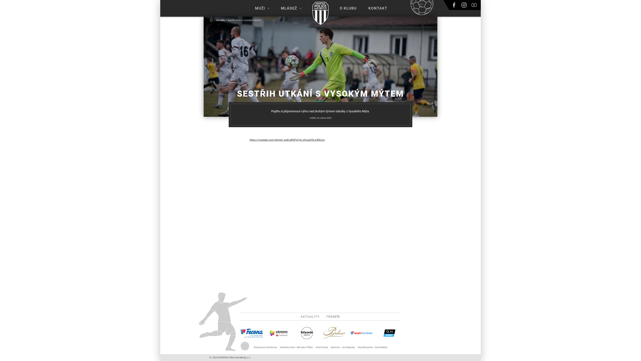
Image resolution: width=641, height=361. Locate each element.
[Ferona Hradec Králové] (251, 333)
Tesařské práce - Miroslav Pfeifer (296, 347)
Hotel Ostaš (322, 347)
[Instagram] (464, 5)
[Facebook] (454, 5)
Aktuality (310, 316)
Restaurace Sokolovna (265, 347)
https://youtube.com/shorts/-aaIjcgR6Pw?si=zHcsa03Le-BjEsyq (287, 140)
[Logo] (320, 13)
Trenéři (333, 316)
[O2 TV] (389, 333)
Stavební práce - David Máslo (372, 347)
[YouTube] (474, 5)
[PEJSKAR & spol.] (334, 333)
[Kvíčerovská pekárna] (307, 333)
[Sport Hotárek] (362, 333)
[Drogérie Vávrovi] (279, 333)
